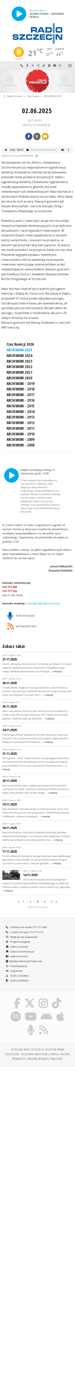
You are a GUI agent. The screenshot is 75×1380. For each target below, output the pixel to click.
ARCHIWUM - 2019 (21, 383)
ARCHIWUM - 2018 (21, 389)
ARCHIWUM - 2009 (21, 439)
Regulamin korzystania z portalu (40, 1054)
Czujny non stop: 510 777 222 (27, 932)
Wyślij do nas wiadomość (54, 66)
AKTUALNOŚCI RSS (26, 626)
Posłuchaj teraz (18, 966)
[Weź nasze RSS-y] (43, 1025)
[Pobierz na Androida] (46, 1012)
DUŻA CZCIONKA (19, 975)
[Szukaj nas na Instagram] (43, 998)
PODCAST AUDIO (25, 615)
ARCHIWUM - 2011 (21, 428)
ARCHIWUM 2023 (19, 361)
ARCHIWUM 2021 (19, 372)
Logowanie (16, 970)
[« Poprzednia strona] (19, 902)
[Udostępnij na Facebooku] (28, 136)
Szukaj (60, 66)
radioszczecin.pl (19, 946)
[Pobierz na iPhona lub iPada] (60, 1012)
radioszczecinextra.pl (22, 951)
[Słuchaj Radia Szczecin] (19, 13)
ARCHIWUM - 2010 (21, 433)
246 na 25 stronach (37, 907)
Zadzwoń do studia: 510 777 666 (28, 927)
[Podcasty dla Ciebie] (31, 1025)
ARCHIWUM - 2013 (21, 417)
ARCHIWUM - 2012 (21, 422)
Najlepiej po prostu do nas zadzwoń (22, 66)
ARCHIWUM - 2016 (21, 400)
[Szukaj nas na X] (29, 998)
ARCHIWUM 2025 (52, 96)
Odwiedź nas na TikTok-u (43, 66)
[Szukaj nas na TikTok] (56, 998)
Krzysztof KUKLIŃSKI (37, 125)
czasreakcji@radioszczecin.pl (42, 603)
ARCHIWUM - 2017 (21, 394)
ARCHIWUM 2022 (19, 366)
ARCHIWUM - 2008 (21, 445)
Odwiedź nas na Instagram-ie (38, 66)
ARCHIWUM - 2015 (21, 405)
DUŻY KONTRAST (19, 980)
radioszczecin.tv (19, 956)
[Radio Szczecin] (37, 33)
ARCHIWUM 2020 (19, 377)
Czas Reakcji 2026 (20, 344)
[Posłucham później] (36, 155)
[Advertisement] (37, 1109)
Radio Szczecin (14, 96)
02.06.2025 (37, 110)
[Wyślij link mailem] (45, 136)
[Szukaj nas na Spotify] (16, 1012)
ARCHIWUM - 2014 (21, 411)
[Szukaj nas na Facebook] (17, 998)
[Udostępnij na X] (37, 136)
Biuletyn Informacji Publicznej (26, 961)
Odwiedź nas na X (32, 66)
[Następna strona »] (56, 902)
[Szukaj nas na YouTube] (31, 1012)
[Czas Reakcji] (37, 81)
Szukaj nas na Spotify (49, 66)
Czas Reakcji (33, 96)
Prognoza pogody (20, 941)
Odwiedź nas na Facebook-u (27, 66)
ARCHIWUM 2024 (19, 355)
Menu (70, 66)
